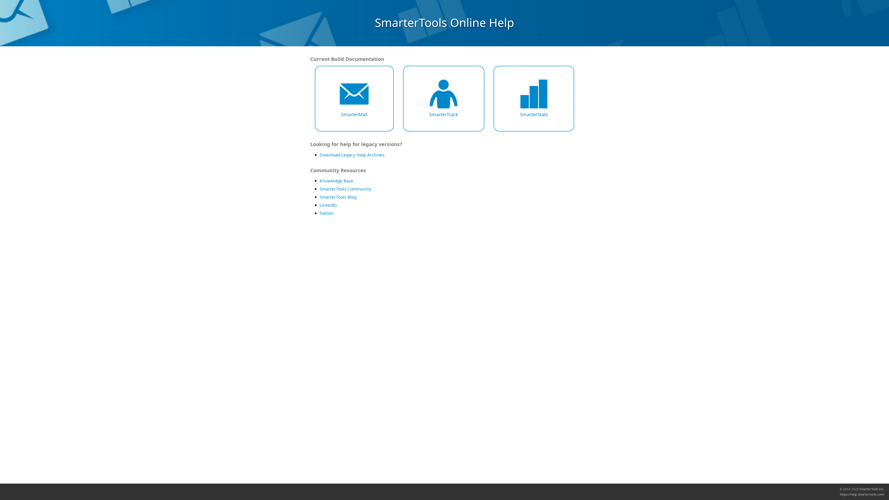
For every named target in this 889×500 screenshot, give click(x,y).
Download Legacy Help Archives (352, 155)
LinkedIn (328, 205)
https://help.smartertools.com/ (862, 494)
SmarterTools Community (345, 189)
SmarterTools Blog (338, 197)
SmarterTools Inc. (871, 489)
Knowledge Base (336, 181)
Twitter (326, 213)
